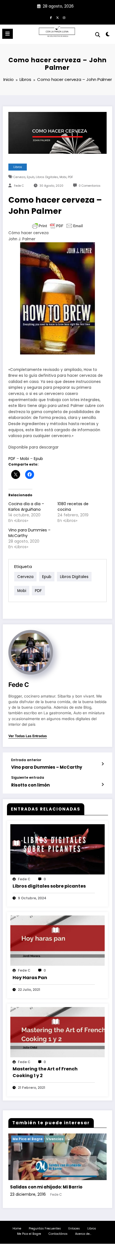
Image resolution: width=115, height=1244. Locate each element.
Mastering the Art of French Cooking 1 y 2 (45, 1072)
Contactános (58, 1234)
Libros (17, 167)
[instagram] (64, 17)
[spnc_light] (108, 35)
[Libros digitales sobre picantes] (57, 849)
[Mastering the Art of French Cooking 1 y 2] (57, 1031)
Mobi (62, 177)
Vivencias (54, 1139)
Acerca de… (83, 1234)
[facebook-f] (50, 17)
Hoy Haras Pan (30, 977)
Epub (30, 177)
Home (17, 1228)
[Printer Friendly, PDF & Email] (57, 226)
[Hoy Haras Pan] (57, 940)
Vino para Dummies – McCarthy (46, 767)
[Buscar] (98, 35)
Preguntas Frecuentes (45, 1228)
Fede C (19, 186)
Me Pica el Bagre (29, 1234)
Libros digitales (47, 177)
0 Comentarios (89, 186)
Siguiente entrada (27, 778)
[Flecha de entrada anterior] (102, 764)
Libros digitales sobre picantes (49, 886)
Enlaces (74, 1228)
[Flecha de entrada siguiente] (102, 784)
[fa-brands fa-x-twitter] (57, 17)
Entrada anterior (26, 760)
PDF (70, 177)
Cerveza (19, 177)
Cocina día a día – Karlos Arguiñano (26, 506)
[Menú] (7, 34)
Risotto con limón (30, 785)
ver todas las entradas (27, 736)
